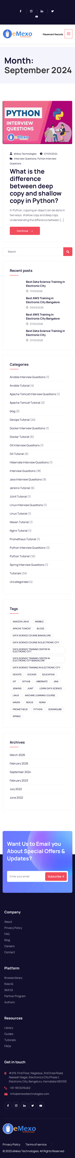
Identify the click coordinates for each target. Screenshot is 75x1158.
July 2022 (16, 789)
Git (14, 681)
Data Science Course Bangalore (32, 635)
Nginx (42, 702)
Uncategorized (19, 582)
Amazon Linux (21, 621)
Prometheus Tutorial (23, 539)
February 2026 (19, 763)
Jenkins (17, 688)
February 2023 (19, 780)
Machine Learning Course (40, 695)
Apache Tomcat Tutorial (25, 403)
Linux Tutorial (18, 513)
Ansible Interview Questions (27, 377)
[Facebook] (22, 11)
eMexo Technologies (25, 153)
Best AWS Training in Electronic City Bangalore (43, 300)
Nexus (29, 702)
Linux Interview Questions (26, 505)
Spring (17, 716)
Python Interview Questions (27, 548)
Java (56, 681)
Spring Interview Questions (27, 565)
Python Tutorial (20, 556)
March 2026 (17, 755)
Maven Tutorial (19, 522)
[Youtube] (38, 16)
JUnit (30, 688)
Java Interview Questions (26, 479)
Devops (17, 674)
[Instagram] (32, 11)
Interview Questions (25, 158)
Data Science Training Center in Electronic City (31, 650)
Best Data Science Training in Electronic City (45, 284)
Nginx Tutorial (19, 531)
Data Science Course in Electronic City (36, 642)
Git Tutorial (17, 454)
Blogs (40, 628)
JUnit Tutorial (18, 496)
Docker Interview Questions (27, 428)
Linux (16, 695)
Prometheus (20, 709)
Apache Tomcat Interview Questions (33, 394)
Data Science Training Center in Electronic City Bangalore (31, 659)
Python (37, 709)
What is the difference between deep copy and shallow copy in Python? (36, 186)
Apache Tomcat (22, 628)
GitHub (26, 681)
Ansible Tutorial (20, 385)
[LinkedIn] (43, 11)
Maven (16, 702)
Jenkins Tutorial (20, 488)
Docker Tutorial (19, 437)
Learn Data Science (50, 688)
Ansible (39, 621)
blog (12, 411)
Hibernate (42, 681)
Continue (23, 230)
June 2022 (16, 797)
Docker (31, 674)
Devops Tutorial (20, 420)
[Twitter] (54, 11)
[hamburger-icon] (68, 33)
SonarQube (55, 709)
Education (48, 674)
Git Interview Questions (25, 445)
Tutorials (15, 573)
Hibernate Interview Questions (29, 462)
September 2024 (20, 772)
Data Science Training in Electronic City (36, 667)
